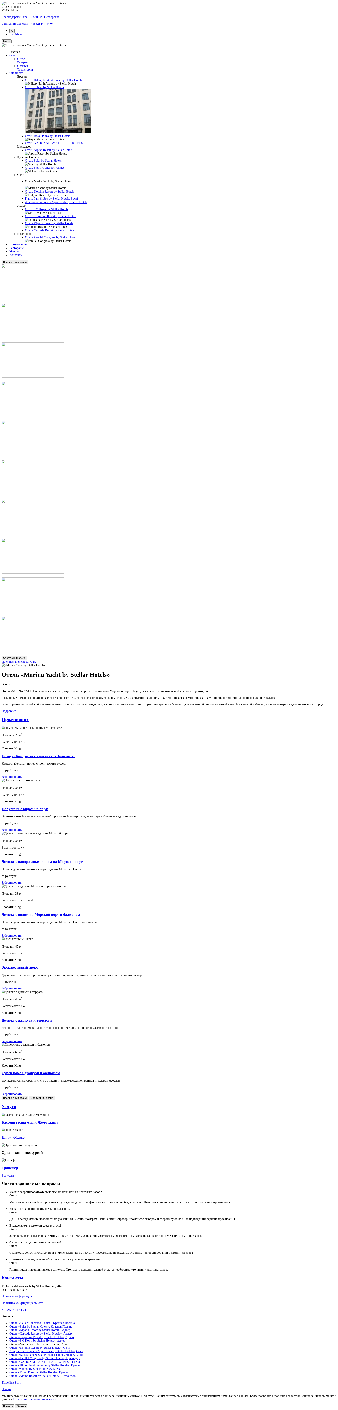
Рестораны (16, 248)
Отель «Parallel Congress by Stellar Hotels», (44, 1358)
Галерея (22, 62)
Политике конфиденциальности (34, 1399)
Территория (25, 69)
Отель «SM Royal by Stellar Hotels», (37, 1340)
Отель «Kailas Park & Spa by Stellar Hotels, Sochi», (46, 1354)
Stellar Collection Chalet (44, 167)
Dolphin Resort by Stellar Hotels (49, 191)
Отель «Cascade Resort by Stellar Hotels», (40, 1333)
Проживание (18, 244)
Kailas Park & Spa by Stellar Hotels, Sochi (51, 198)
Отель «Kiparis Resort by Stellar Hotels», (39, 1330)
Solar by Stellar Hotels (43, 160)
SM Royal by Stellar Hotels (46, 209)
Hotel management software (19, 661)
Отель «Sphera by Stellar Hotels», (35, 1368)
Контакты (15, 255)
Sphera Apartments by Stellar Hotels (56, 202)
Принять (8, 1406)
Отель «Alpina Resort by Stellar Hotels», (42, 1375)
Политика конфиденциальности (23, 1303)
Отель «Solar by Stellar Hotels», (40, 1326)
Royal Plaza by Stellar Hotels (47, 136)
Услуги (14, 251)
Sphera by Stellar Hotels (44, 87)
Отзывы (22, 66)
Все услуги (9, 1175)
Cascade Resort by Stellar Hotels (49, 230)
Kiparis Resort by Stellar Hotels (49, 223)
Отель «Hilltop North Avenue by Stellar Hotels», (45, 1365)
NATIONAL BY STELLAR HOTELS (54, 143)
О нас (13, 55)
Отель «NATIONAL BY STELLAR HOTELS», (45, 1361)
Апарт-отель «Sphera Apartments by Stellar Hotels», (46, 1351)
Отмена (21, 1406)
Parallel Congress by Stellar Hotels (51, 237)
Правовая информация (17, 1296)
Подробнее (9, 711)
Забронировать (12, 776)
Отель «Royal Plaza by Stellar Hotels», (39, 1372)
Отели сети (16, 73)
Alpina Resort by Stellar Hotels (48, 150)
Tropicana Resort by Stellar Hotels (50, 216)
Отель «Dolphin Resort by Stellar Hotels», (39, 1347)
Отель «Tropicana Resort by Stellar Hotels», (41, 1337)
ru (12, 30)
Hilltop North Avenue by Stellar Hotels (53, 80)
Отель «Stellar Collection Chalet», (42, 1323)
